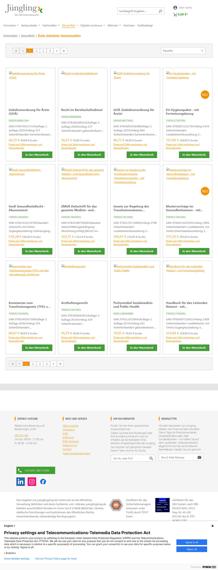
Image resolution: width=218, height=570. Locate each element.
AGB (65, 433)
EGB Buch (68, 437)
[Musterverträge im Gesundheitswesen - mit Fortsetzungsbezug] (187, 183)
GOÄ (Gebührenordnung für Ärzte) (133, 111)
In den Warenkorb (37, 154)
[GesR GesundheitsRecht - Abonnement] (30, 183)
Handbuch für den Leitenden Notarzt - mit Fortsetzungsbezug (186, 304)
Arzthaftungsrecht (74, 303)
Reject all (192, 549)
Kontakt (67, 449)
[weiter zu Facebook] (43, 481)
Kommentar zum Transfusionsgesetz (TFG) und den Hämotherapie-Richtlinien (30, 304)
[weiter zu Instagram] (32, 481)
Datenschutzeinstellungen (76, 453)
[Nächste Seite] (56, 51)
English (8, 525)
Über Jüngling (70, 425)
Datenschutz (70, 445)
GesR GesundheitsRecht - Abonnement (27, 208)
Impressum (69, 429)
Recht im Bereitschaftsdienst (82, 110)
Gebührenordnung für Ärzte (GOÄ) (29, 111)
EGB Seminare (71, 441)
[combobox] (137, 10)
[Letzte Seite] (63, 51)
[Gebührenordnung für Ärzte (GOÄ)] (30, 86)
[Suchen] (160, 10)
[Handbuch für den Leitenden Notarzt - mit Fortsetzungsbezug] (187, 279)
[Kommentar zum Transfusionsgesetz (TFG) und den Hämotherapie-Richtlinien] (30, 279)
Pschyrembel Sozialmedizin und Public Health (133, 304)
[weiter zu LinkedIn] (20, 481)
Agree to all (191, 542)
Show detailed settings (16, 558)
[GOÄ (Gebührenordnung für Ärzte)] (135, 86)
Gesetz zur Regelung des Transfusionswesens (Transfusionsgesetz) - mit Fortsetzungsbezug (132, 208)
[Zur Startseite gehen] (24, 10)
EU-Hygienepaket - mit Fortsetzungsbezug (182, 111)
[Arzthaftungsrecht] (83, 279)
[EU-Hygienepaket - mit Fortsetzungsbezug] (187, 86)
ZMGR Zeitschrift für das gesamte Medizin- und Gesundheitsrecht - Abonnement (79, 208)
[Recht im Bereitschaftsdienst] (83, 86)
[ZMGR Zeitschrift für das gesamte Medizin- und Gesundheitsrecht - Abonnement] (83, 183)
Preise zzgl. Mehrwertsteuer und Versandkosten (25, 146)
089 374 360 (21, 435)
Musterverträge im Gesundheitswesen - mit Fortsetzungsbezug (183, 208)
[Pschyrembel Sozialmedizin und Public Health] (135, 279)
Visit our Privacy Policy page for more (56, 558)
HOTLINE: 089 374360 (37, 470)
